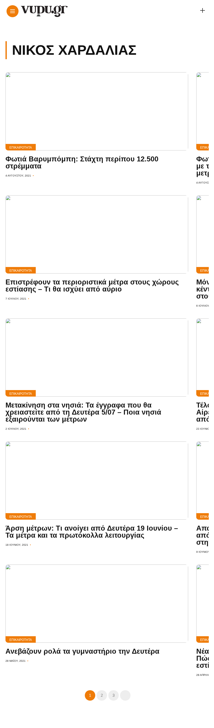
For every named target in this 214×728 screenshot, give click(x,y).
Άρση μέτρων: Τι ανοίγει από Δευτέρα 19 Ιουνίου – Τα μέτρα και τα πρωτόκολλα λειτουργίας (91, 531)
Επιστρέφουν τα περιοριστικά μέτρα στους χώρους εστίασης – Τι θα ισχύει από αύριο (92, 285)
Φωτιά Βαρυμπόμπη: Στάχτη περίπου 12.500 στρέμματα (81, 162)
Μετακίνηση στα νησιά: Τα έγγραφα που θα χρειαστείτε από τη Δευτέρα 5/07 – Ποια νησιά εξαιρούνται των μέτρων (83, 412)
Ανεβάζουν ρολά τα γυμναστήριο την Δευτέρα (82, 651)
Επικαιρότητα (20, 147)
